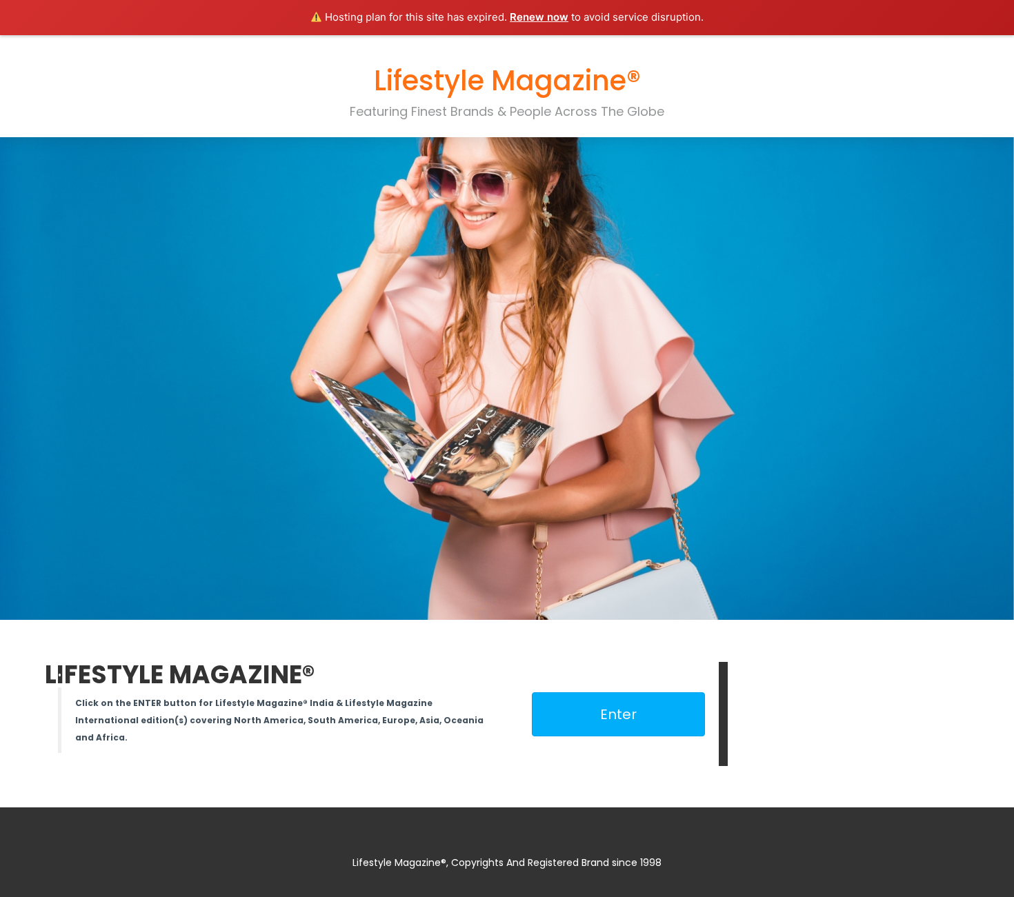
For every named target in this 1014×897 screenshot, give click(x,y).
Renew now (539, 16)
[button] (618, 714)
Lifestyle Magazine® (507, 80)
